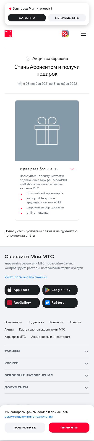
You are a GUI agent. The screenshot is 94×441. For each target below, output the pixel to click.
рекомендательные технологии (29, 416)
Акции (9, 329)
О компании (13, 322)
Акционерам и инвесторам (50, 337)
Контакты (56, 322)
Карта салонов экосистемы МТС (42, 329)
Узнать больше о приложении (26, 277)
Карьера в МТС (15, 337)
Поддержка (36, 322)
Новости (75, 322)
